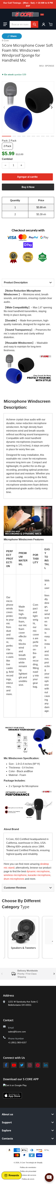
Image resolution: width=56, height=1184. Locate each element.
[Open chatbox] (49, 1177)
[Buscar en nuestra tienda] (34, 24)
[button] (5, 24)
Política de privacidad (28, 1171)
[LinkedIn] (45, 1065)
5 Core (22, 1163)
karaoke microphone (39, 875)
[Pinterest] (37, 1065)
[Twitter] (22, 1065)
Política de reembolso (28, 1167)
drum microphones (14, 879)
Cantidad (7, 159)
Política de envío (28, 1179)
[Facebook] (6, 1065)
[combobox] (24, 24)
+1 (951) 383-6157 (17, 1042)
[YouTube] (14, 1065)
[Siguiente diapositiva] (52, 107)
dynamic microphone (38, 871)
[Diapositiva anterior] (4, 107)
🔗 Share (11, 36)
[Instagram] (30, 1065)
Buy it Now (28, 187)
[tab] (28, 282)
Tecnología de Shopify (34, 1163)
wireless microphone (15, 875)
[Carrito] (51, 24)
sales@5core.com (17, 1031)
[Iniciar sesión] (44, 24)
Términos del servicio (28, 1175)
